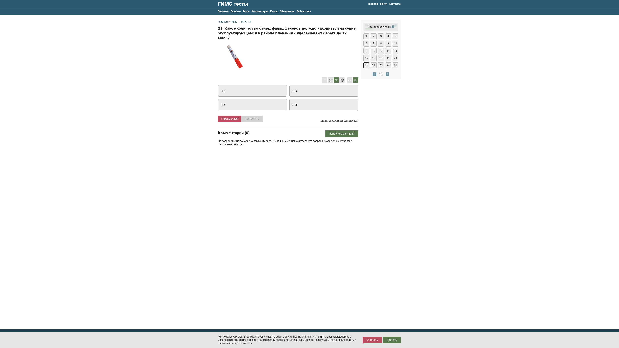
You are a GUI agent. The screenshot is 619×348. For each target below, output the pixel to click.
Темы (246, 11)
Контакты (395, 3)
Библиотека (303, 11)
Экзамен (223, 11)
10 (395, 43)
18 (380, 58)
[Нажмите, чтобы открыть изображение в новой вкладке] (234, 57)
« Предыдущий (229, 118)
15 (395, 50)
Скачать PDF (351, 120)
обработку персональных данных (282, 339)
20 (395, 58)
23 (380, 65)
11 (366, 50)
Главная (373, 3)
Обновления (287, 11)
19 (388, 58)
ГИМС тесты (233, 4)
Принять (392, 339)
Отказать (372, 339)
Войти (383, 3)
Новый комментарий (341, 133)
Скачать (236, 11)
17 (373, 58)
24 (388, 65)
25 (395, 65)
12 (373, 50)
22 (373, 65)
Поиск (274, 11)
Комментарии (259, 11)
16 (366, 58)
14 (388, 50)
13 (380, 50)
